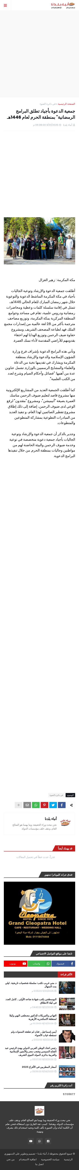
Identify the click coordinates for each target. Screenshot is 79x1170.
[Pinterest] (44, 805)
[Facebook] (62, 805)
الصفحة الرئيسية (66, 104)
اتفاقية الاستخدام (28, 1159)
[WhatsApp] (36, 805)
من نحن (11, 1159)
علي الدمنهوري (12, 1153)
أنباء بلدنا (51, 818)
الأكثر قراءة (66, 974)
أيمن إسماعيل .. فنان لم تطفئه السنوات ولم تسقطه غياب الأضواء (34, 1033)
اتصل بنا (39, 1164)
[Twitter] (53, 805)
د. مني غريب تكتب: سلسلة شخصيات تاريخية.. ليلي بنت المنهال (31, 984)
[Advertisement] (39, 54)
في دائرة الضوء (48, 104)
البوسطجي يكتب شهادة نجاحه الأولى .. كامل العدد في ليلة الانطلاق (31, 1001)
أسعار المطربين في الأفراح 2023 (39, 1067)
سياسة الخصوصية (50, 1159)
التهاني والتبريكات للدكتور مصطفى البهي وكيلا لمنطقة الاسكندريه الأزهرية (33, 1017)
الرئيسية (68, 1159)
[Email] (27, 805)
